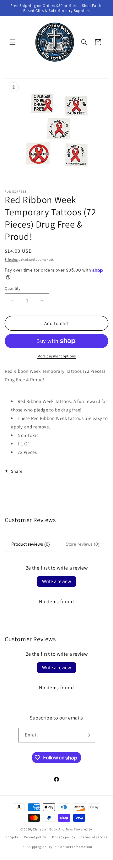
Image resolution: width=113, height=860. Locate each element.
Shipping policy (40, 847)
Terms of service (94, 837)
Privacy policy (63, 837)
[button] (12, 42)
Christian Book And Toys (53, 829)
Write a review (56, 581)
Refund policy (35, 837)
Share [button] (17, 471)
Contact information (75, 847)
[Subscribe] (88, 735)
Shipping (11, 259)
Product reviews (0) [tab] (30, 544)
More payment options (56, 356)
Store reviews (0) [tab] (83, 544)
